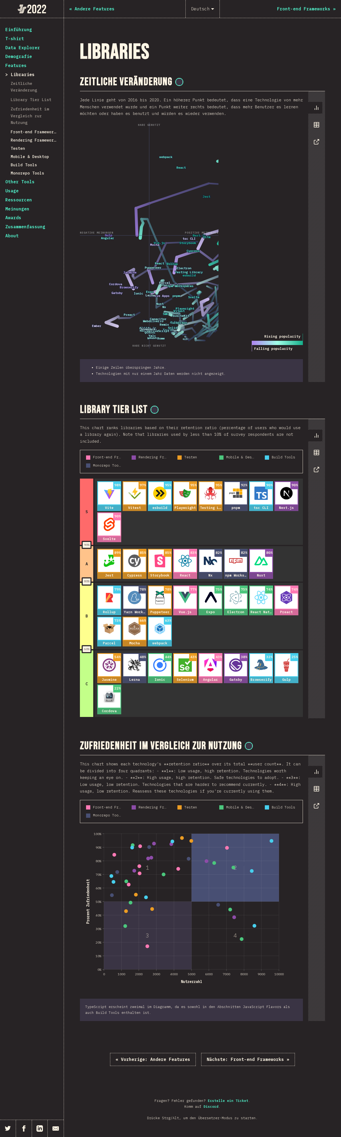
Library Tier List (31, 99)
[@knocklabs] (249, 746)
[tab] (316, 108)
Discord (211, 1106)
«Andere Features (153, 1059)
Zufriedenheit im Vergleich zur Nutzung (30, 115)
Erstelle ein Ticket (228, 1100)
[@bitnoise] (179, 82)
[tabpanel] (202, 236)
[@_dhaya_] (155, 410)
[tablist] (315, 127)
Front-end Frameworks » (248, 1059)
